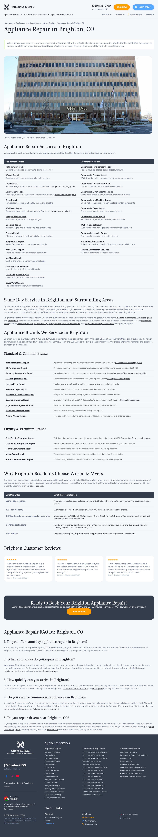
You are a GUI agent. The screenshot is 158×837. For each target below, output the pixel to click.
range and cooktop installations (99, 323)
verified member (26, 804)
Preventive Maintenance (92, 794)
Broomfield (13, 320)
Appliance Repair (53, 748)
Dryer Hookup (126, 761)
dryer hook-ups (41, 323)
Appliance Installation (130, 748)
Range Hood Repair (52, 785)
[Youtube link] (17, 776)
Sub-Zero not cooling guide (139, 438)
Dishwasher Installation (129, 764)
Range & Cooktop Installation (132, 770)
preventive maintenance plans (136, 706)
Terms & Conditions (25, 783)
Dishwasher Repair (52, 770)
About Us (49, 814)
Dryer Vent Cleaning (53, 794)
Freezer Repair (51, 755)
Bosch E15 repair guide (65, 194)
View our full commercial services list (42, 709)
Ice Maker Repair (51, 758)
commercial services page (44, 671)
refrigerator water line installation (64, 323)
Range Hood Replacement (131, 773)
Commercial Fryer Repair (92, 779)
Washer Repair (50, 764)
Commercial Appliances (93, 748)
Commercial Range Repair (93, 773)
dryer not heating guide (64, 186)
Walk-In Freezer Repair (91, 761)
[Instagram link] (12, 776)
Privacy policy (9, 783)
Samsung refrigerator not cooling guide (129, 373)
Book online (52, 729)
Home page (9, 23)
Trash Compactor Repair (54, 791)
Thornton (120, 317)
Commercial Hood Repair (92, 782)
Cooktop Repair (51, 782)
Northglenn (146, 317)
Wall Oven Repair (51, 776)
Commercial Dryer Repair (92, 788)
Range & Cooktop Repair (55, 779)
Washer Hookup (126, 758)
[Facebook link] (6, 776)
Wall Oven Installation (128, 752)
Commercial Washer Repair (93, 785)
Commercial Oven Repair (92, 770)
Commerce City (132, 317)
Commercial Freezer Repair (93, 755)
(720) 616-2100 (101, 5)
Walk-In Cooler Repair (91, 764)
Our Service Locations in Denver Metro (31, 23)
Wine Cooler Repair (52, 761)
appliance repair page (14, 671)
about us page (36, 486)
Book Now (122, 7)
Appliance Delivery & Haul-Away (133, 776)
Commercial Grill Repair (92, 776)
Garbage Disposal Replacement (133, 767)
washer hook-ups (25, 323)
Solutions (86, 814)
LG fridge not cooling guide (118, 378)
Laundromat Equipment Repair (94, 791)
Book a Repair (79, 611)
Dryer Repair (50, 767)
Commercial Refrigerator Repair (95, 752)
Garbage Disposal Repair (55, 788)
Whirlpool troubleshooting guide (128, 362)
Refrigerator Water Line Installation (134, 755)
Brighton (52, 23)
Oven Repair (50, 773)
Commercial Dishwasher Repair (95, 767)
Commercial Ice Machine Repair (95, 758)
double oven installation (61, 211)
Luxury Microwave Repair (55, 797)
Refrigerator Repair (52, 752)
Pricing (7, 786)
